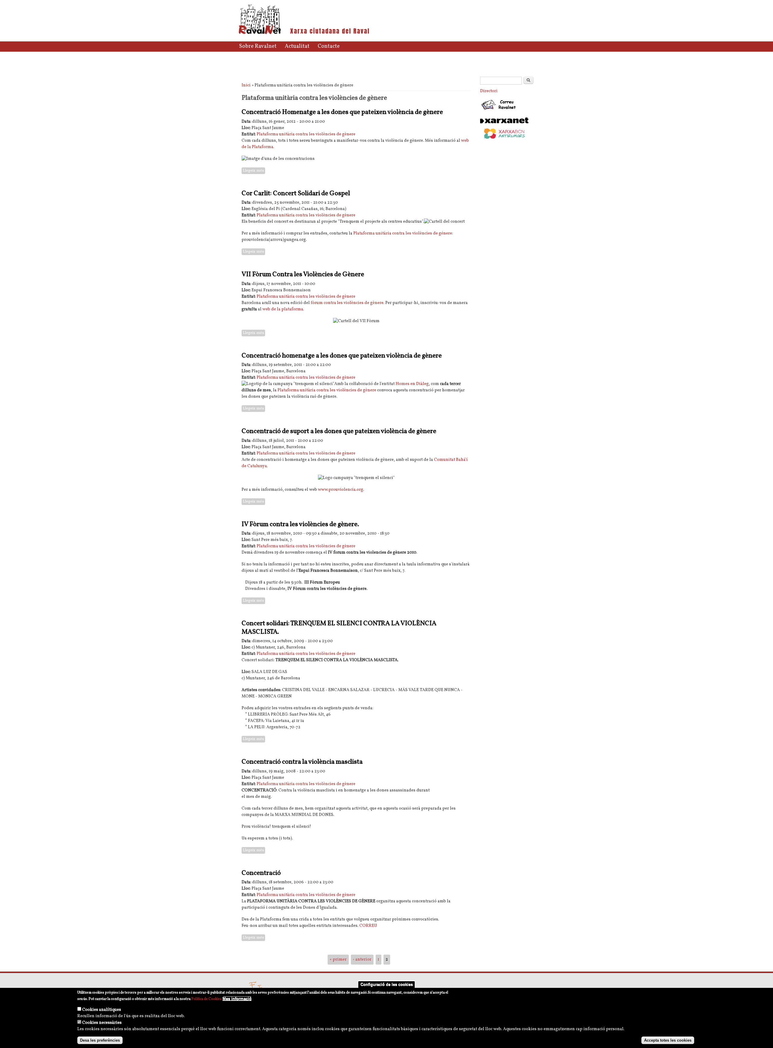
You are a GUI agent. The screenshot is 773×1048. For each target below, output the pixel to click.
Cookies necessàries (102, 1023)
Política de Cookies (206, 999)
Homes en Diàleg (412, 384)
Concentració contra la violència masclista (302, 762)
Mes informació (237, 998)
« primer (338, 959)
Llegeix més (254, 170)
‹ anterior (362, 959)
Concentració (261, 873)
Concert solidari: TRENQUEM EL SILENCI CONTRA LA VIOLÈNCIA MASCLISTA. (339, 628)
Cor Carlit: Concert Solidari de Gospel (296, 193)
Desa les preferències (100, 1040)
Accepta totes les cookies (667, 1040)
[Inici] (260, 34)
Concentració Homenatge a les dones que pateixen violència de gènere (342, 112)
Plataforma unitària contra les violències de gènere (306, 134)
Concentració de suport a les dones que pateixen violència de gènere (339, 431)
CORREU (368, 926)
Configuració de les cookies (387, 984)
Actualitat (297, 46)
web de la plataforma (282, 309)
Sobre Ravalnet (258, 46)
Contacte (329, 46)
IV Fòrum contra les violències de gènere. (300, 524)
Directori (489, 91)
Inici (246, 85)
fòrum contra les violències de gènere (347, 303)
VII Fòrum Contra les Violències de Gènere (303, 274)
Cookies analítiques (101, 1010)
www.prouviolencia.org (340, 490)
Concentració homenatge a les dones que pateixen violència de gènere (342, 356)
